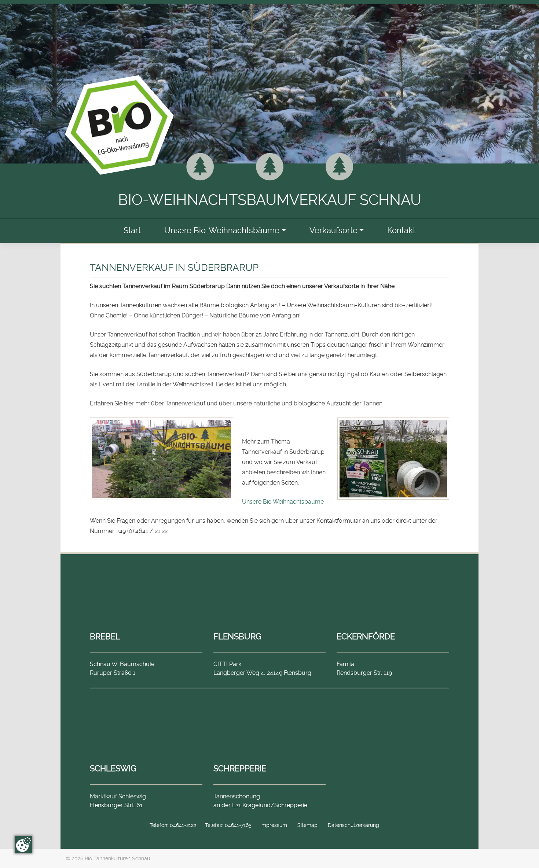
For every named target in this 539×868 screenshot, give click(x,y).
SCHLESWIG (113, 768)
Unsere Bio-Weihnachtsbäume (221, 230)
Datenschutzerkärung (353, 825)
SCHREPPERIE (239, 768)
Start (132, 230)
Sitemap (307, 825)
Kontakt (401, 230)
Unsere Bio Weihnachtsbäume (283, 501)
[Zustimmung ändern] (23, 844)
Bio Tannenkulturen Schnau (117, 858)
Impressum (273, 825)
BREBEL (105, 636)
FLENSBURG (237, 636)
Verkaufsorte (333, 230)
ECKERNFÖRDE (366, 636)
